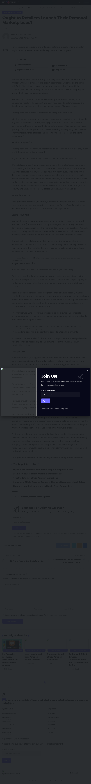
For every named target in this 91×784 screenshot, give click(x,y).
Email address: (48, 390)
